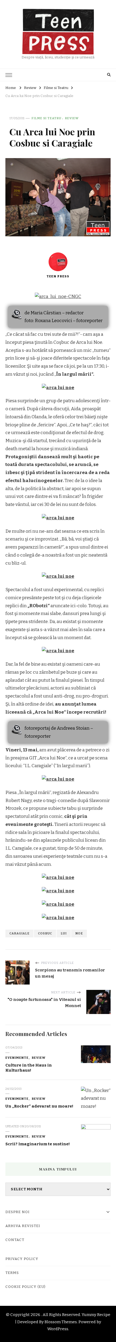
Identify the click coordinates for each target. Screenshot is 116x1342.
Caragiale (19, 933)
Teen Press (58, 276)
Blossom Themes (61, 1321)
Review (72, 118)
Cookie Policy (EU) (25, 1287)
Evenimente (17, 1058)
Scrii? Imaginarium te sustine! (37, 1144)
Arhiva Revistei (22, 1226)
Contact (14, 1240)
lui (64, 933)
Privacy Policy (21, 1259)
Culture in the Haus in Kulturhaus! (28, 1068)
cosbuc (45, 933)
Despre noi (17, 1212)
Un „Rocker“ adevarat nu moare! (39, 1106)
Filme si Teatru (47, 118)
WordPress (57, 1328)
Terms (12, 1273)
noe (79, 933)
